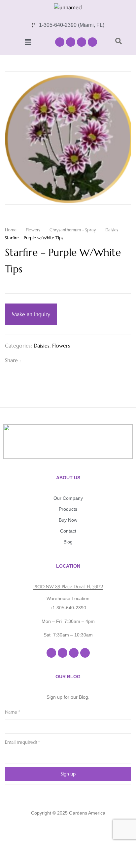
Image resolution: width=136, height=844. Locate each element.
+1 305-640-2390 (68, 607)
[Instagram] (70, 42)
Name (12, 712)
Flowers (33, 230)
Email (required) (22, 742)
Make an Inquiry (31, 314)
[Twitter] (40, 360)
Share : (13, 360)
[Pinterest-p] (92, 42)
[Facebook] (59, 42)
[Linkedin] (81, 42)
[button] (28, 42)
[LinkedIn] (50, 360)
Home (11, 230)
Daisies (111, 230)
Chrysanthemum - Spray (73, 230)
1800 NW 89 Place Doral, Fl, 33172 (68, 586)
